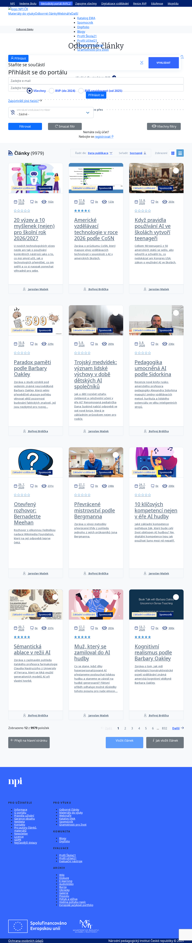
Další (74, 13)
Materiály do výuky (21, 13)
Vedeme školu (27, 3)
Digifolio (83, 27)
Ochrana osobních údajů (25, 941)
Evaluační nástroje (90, 45)
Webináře (64, 13)
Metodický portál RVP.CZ (56, 3)
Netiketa (19, 821)
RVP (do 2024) (65, 91)
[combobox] (51, 112)
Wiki (61, 875)
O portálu (20, 812)
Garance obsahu (24, 818)
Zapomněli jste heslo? (23, 101)
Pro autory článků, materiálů (25, 829)
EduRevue (157, 3)
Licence (19, 836)
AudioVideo (66, 884)
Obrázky (64, 890)
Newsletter (21, 833)
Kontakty (19, 824)
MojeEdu (173, 3)
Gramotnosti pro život (93, 50)
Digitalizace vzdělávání (115, 3)
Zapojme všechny (86, 3)
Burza (63, 887)
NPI (12, 3)
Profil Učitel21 (87, 41)
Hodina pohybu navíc (72, 902)
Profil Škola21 (87, 36)
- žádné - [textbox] (23, 114)
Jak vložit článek (166, 740)
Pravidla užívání (24, 815)
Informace (20, 809)
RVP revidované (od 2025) (103, 91)
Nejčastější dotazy (25, 842)
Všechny (39, 91)
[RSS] (10, 153)
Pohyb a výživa (68, 899)
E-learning (65, 881)
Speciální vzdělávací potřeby (33, 110)
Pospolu (64, 896)
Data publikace (98, 153)
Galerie (63, 893)
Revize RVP (140, 3)
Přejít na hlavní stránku (30, 740)
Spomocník (85, 22)
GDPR (17, 839)
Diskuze (64, 878)
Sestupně (136, 153)
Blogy (81, 31)
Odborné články (46, 13)
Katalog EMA (86, 18)
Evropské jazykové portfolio (76, 905)
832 (164, 728)
